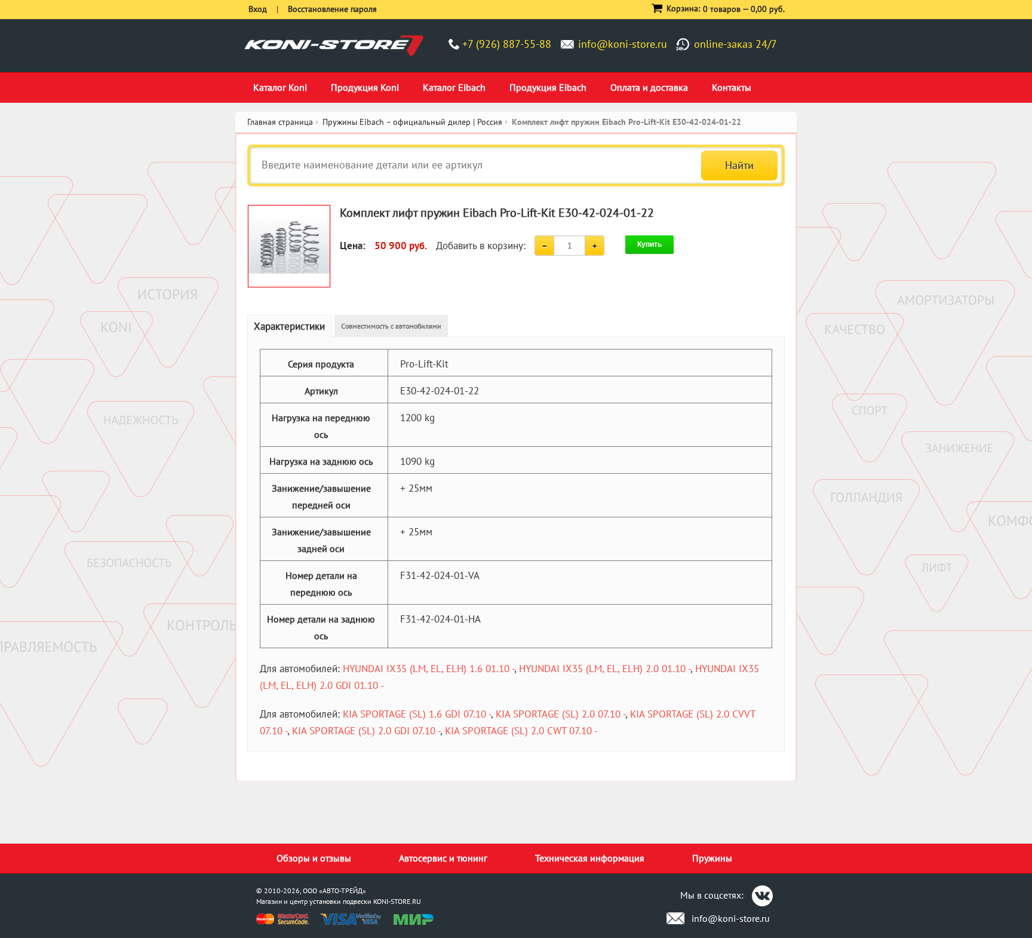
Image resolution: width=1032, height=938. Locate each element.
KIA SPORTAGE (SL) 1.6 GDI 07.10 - (417, 714)
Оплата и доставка (649, 87)
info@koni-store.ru (622, 44)
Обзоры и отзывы (314, 858)
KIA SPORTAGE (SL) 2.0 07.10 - (560, 714)
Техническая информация (589, 858)
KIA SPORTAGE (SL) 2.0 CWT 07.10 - (521, 730)
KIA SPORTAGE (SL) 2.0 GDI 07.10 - (366, 730)
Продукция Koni (365, 87)
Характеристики (289, 326)
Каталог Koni (280, 87)
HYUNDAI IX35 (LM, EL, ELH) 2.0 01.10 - (604, 668)
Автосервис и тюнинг (443, 858)
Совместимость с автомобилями (391, 325)
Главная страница (280, 122)
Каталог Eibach (454, 87)
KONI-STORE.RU (397, 901)
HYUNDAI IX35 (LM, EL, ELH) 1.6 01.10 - (428, 668)
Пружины (712, 858)
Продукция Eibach (547, 87)
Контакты (731, 87)
